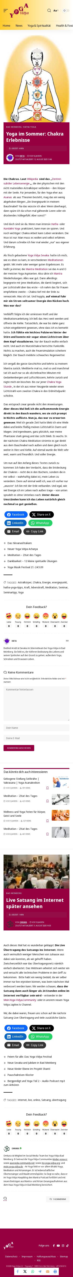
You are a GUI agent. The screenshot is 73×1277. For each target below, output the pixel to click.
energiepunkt (59, 582)
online (36, 1100)
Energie (46, 582)
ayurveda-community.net (22, 1163)
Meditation (51, 587)
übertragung (59, 1100)
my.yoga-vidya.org (51, 1163)
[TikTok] (67, 1245)
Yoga (21, 592)
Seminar (63, 587)
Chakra (37, 582)
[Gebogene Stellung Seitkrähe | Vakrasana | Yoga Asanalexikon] (60, 782)
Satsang (46, 1100)
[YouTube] (58, 1245)
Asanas (8, 197)
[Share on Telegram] (40, 1271)
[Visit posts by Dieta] (10, 157)
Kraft (27, 587)
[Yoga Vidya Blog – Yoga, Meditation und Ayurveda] (8, 1245)
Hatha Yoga (29, 127)
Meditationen (55, 260)
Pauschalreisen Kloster (20, 1075)
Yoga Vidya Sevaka (38, 255)
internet (22, 1100)
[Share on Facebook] (18, 1271)
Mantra (58, 273)
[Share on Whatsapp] (32, 1271)
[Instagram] (63, 1245)
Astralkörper (25, 582)
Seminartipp (10, 592)
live (30, 1100)
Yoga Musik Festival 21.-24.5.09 (25, 567)
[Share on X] (25, 1271)
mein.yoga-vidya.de (13, 1166)
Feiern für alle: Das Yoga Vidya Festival (29, 1056)
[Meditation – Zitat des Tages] (60, 799)
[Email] (47, 1271)
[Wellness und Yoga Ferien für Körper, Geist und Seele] (60, 815)
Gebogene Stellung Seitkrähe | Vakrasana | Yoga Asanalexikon (22, 780)
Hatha (54, 224)
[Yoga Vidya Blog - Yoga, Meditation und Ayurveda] (19, 11)
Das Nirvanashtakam (19, 543)
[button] (7, 11)
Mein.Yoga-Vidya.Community (20, 1000)
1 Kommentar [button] (59, 1199)
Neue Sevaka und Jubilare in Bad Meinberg (31, 1062)
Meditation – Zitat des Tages (24, 555)
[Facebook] (53, 1245)
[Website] (67, 641)
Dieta (22, 156)
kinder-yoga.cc (60, 1159)
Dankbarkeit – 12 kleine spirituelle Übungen (32, 561)
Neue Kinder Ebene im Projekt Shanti (28, 1068)
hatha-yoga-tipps (13, 587)
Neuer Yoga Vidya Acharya (22, 549)
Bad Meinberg (14, 127)
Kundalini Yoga (12, 228)
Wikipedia (32, 179)
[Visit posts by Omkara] (10, 924)
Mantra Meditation (37, 269)
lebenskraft (37, 587)
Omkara (23, 922)
